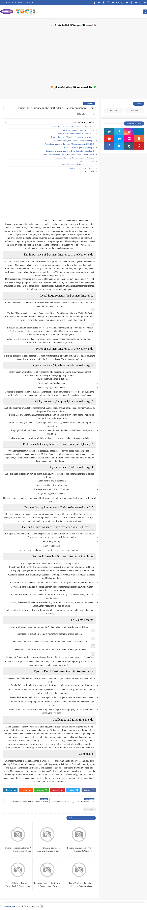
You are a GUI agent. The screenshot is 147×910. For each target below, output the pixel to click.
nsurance (113, 110)
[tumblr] (104, 2)
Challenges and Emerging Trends (81, 168)
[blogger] (127, 2)
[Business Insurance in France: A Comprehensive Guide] (18, 834)
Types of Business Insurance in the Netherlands (76, 134)
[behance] (117, 2)
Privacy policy (29, 2)
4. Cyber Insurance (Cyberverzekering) (79, 147)
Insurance (89, 103)
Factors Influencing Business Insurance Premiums (75, 158)
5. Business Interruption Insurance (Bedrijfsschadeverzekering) (70, 151)
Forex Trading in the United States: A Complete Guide (80, 884)
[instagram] (140, 2)
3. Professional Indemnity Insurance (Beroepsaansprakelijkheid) (69, 144)
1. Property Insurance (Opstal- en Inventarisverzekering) (72, 137)
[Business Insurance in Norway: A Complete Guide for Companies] (79, 834)
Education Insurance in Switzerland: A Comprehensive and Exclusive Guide (18, 885)
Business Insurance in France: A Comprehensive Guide (18, 849)
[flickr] (122, 2)
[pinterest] (108, 2)
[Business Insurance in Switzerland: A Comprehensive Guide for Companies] (47, 834)
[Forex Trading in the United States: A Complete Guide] (79, 869)
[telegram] (136, 2)
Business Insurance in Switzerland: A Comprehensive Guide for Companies (47, 849)
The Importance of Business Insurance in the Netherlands (72, 127)
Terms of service (17, 2)
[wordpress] (131, 2)
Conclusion (89, 172)
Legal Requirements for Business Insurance (77, 130)
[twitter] (99, 2)
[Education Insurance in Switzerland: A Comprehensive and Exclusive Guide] (18, 869)
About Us (6, 2)
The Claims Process (86, 161)
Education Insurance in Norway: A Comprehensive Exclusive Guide (47, 885)
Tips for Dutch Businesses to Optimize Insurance (75, 165)
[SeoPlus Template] (41, 906)
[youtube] (113, 2)
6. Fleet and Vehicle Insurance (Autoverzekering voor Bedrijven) (69, 154)
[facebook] (94, 2)
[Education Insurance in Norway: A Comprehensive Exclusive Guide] (47, 869)
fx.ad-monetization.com (9, 906)
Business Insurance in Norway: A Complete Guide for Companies (79, 849)
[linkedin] (145, 2)
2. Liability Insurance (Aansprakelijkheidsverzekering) (73, 140)
